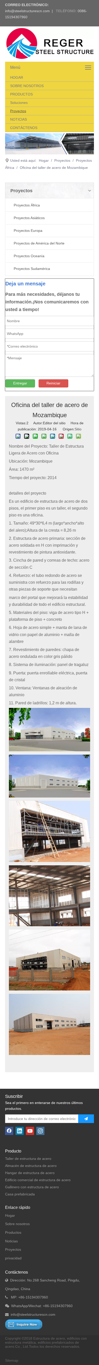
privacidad (13, 1258)
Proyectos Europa (28, 231)
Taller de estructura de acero (28, 1159)
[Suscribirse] (86, 1118)
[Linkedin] (19, 1131)
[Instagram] (40, 1131)
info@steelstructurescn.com (27, 11)
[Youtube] (30, 1131)
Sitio (78, 429)
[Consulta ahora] (23, 1324)
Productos (13, 1232)
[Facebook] (9, 1131)
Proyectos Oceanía (29, 256)
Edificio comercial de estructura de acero (38, 1180)
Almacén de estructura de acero (31, 1166)
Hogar (10, 1215)
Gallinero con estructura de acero (32, 1187)
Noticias (11, 1241)
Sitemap (11, 1360)
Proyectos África (27, 205)
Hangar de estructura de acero (30, 1173)
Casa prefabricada (20, 1194)
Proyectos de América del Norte (39, 243)
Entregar (20, 383)
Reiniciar (53, 383)
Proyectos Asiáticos (29, 218)
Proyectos (13, 1249)
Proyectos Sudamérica (32, 269)
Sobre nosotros (17, 1224)
